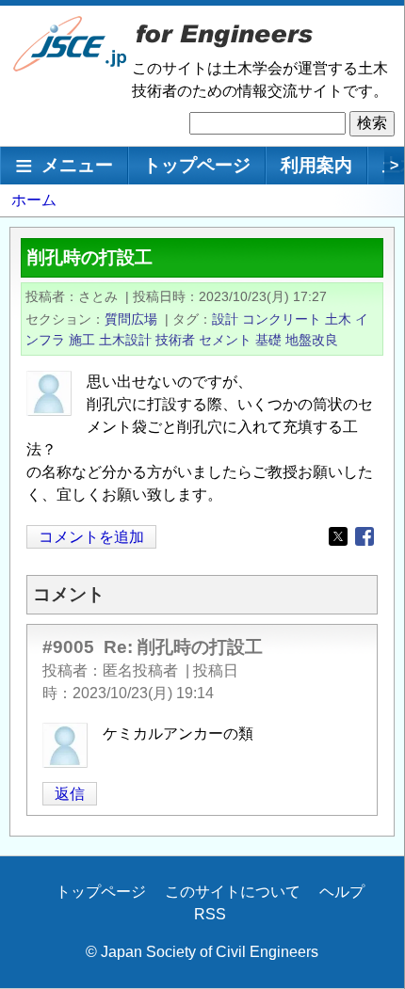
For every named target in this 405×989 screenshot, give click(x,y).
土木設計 (125, 339)
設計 (225, 319)
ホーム (34, 200)
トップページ (197, 165)
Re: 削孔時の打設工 (183, 647)
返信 (70, 794)
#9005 (68, 647)
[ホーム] (70, 67)
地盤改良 (311, 339)
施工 (82, 339)
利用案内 (316, 165)
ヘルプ (341, 892)
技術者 (175, 339)
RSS (210, 914)
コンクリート (281, 319)
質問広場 (131, 319)
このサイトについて (232, 892)
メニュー (77, 165)
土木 (338, 319)
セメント (225, 339)
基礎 (268, 339)
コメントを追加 (91, 537)
